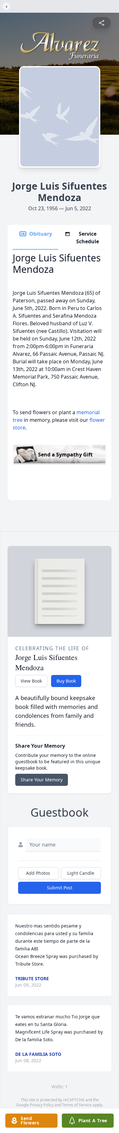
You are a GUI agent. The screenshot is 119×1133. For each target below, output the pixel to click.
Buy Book (66, 681)
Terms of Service (77, 1105)
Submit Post (59, 888)
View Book (31, 681)
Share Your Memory (42, 780)
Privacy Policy (42, 1105)
